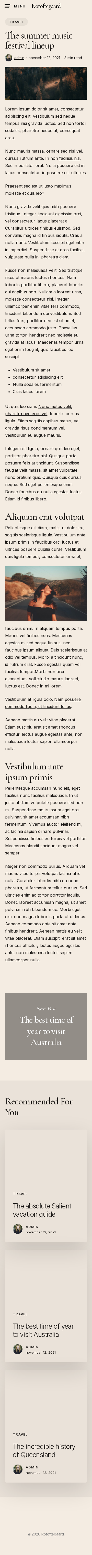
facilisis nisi (69, 158)
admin (19, 57)
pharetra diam (54, 256)
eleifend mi (71, 824)
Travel (16, 22)
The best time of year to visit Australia (46, 1026)
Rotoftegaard (46, 6)
